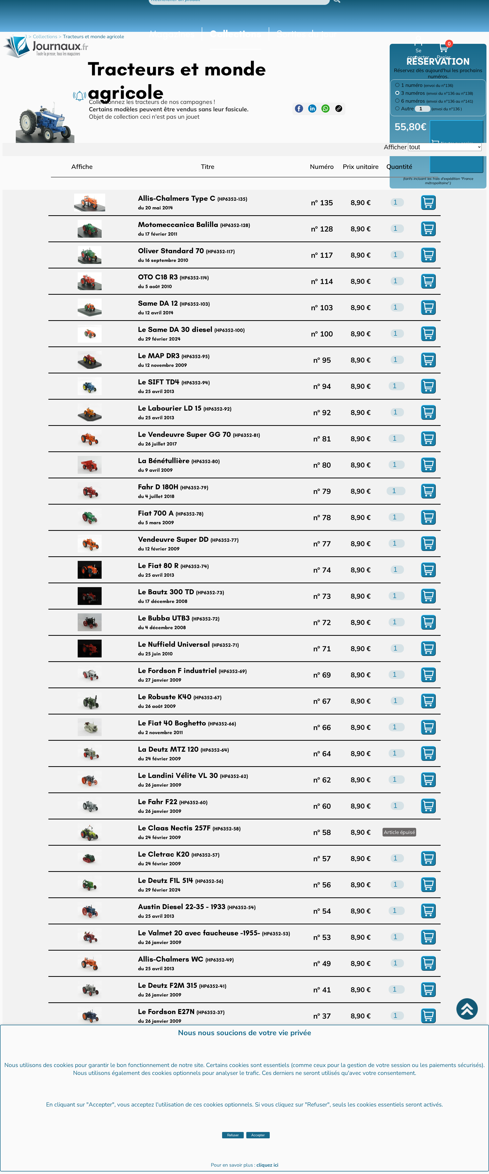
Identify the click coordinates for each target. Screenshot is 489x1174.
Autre (408, 108)
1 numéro (427, 85)
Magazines (171, 34)
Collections (235, 34)
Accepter (258, 1135)
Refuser (233, 1135)
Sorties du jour (307, 34)
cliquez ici (267, 1165)
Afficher (395, 147)
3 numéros (437, 93)
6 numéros (437, 101)
